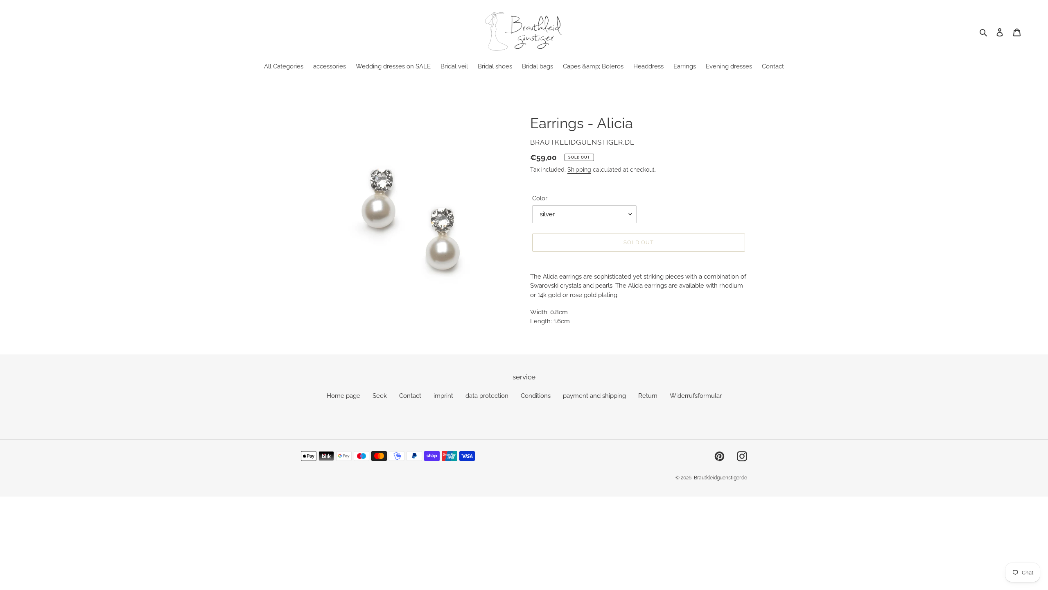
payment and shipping (594, 395)
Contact (410, 395)
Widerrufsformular (696, 395)
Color (539, 198)
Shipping (579, 169)
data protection (486, 395)
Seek (380, 395)
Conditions (536, 395)
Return (647, 395)
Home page (343, 395)
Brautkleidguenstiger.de (720, 478)
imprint (443, 395)
